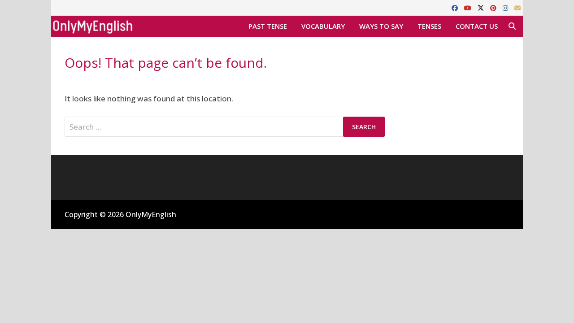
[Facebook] (455, 7)
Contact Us (477, 26)
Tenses (429, 26)
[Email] (517, 7)
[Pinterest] (494, 7)
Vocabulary (323, 26)
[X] (481, 7)
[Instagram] (506, 7)
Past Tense (267, 26)
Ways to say (381, 26)
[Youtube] (468, 7)
